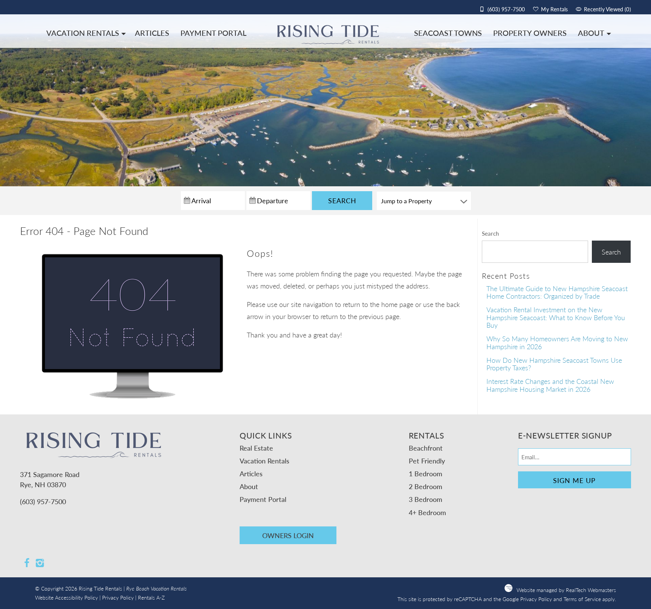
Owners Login (288, 535)
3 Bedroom (425, 499)
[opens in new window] (26, 563)
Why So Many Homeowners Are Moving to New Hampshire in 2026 (557, 342)
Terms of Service (582, 599)
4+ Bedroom (427, 512)
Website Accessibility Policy (66, 597)
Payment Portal (213, 33)
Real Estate (256, 448)
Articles (152, 33)
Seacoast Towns (448, 33)
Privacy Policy (118, 597)
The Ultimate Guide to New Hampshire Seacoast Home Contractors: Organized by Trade (557, 292)
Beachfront (426, 448)
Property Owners (530, 33)
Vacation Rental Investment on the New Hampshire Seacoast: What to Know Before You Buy (555, 317)
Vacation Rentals (82, 33)
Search (342, 200)
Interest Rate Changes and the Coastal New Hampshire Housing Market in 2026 (550, 385)
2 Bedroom (425, 486)
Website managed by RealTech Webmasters (566, 590)
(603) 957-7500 (43, 501)
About (591, 33)
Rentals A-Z (151, 597)
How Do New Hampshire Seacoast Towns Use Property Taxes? (554, 364)
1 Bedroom (425, 473)
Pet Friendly (427, 460)
